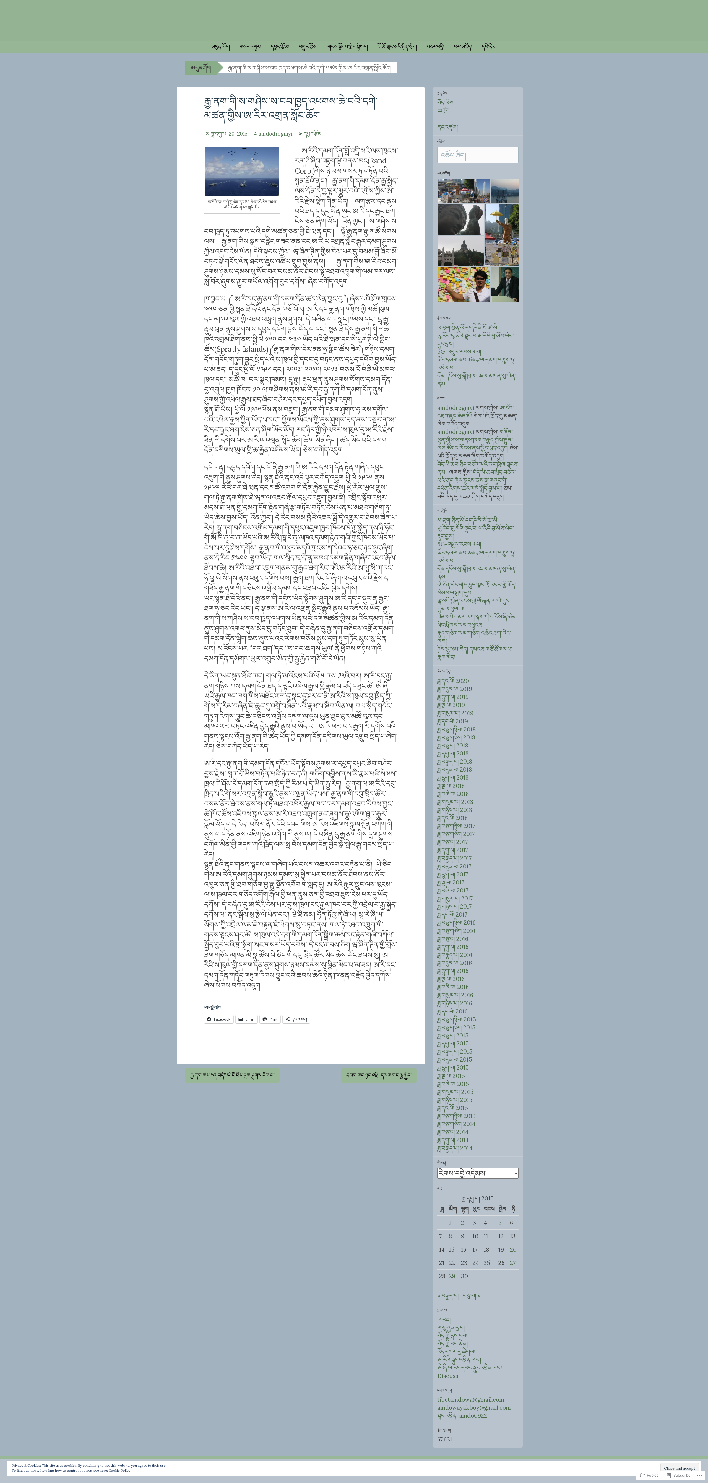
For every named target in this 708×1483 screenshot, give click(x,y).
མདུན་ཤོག (201, 67)
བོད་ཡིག (445, 102)
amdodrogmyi (276, 134)
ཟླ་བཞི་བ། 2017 (452, 890)
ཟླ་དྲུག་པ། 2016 (452, 971)
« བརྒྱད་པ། (448, 1295)
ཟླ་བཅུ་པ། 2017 (452, 842)
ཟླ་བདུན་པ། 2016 (454, 963)
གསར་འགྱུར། (250, 46)
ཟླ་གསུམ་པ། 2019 (455, 713)
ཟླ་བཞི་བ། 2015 (453, 1084)
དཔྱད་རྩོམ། (280, 46)
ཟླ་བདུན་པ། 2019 (454, 689)
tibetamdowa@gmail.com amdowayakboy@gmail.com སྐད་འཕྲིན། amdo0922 (474, 1407)
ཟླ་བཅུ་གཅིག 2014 (456, 1124)
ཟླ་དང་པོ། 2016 (452, 1011)
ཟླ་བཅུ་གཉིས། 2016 (456, 922)
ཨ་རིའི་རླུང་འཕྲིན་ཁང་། (459, 1359)
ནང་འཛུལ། (447, 127)
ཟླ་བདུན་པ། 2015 (454, 1059)
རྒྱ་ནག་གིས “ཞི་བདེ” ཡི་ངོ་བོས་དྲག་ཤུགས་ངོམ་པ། (232, 1075)
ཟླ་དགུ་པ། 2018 (452, 753)
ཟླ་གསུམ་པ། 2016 (455, 995)
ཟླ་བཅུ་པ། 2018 (452, 745)
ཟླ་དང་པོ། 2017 (452, 914)
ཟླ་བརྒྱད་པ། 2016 (454, 955)
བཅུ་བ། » (472, 1295)
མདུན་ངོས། (220, 46)
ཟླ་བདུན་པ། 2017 (454, 866)
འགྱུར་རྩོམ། (308, 46)
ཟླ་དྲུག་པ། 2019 (453, 697)
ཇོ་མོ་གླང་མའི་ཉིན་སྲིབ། (397, 46)
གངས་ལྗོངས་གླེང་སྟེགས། (347, 46)
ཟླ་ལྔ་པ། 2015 (451, 1076)
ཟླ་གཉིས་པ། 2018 (454, 810)
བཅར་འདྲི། (435, 46)
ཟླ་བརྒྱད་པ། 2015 (454, 1051)
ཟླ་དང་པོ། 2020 (453, 681)
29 (452, 1276)
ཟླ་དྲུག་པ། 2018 (452, 777)
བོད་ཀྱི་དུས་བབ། (452, 1335)
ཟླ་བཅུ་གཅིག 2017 (456, 834)
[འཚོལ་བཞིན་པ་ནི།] (478, 155)
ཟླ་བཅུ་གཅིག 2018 (456, 737)
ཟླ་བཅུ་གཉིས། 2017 (456, 826)
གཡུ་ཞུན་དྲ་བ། (451, 1327)
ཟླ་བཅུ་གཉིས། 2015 (456, 1019)
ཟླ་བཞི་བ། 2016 (453, 987)
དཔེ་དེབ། (489, 46)
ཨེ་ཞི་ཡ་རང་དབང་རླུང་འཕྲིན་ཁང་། (470, 1367)
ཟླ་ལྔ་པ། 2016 (451, 979)
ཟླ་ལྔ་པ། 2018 (451, 786)
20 (513, 1249)
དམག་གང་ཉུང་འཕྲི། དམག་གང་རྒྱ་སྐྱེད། (379, 1075)
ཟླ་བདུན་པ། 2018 (454, 769)
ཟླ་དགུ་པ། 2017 (452, 850)
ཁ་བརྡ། (444, 1319)
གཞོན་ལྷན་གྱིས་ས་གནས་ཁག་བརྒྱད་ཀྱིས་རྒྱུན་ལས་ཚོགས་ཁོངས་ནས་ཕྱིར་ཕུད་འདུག (475, 440)
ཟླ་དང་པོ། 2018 (452, 818)
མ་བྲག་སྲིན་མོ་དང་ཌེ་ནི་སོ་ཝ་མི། (468, 327)
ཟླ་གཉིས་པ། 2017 (454, 906)
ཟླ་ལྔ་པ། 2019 (451, 705)
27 (513, 1263)
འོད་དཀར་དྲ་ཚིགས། (456, 1351)
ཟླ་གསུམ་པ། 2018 (455, 802)
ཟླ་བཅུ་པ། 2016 (452, 939)
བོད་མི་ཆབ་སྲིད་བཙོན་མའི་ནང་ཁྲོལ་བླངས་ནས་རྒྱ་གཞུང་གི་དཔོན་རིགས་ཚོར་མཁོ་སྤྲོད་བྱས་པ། (476, 480)
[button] (455, 191)
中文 (443, 110)
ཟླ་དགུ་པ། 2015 (453, 1043)
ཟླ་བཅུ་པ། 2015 (452, 1035)
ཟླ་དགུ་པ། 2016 (452, 947)
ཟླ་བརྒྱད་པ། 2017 (454, 858)
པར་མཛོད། (463, 46)
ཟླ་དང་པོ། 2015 (452, 1108)
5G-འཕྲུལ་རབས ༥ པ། (459, 351)
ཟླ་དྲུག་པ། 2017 (452, 874)
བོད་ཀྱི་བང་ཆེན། (452, 1343)
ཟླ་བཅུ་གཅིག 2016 (456, 931)
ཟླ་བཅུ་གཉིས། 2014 (456, 1116)
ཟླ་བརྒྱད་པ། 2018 (454, 761)
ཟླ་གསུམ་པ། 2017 (455, 898)
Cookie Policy (119, 1470)
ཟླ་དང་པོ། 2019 (452, 721)
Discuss (447, 1376)
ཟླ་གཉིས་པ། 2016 (454, 1003)
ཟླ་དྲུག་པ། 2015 (453, 1067)
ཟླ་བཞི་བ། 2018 (453, 794)
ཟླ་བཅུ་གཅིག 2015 (456, 1027)
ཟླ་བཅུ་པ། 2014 (452, 1132)
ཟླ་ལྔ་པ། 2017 (450, 882)
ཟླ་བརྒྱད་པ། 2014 (454, 1148)
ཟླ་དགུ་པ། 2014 (453, 1140)
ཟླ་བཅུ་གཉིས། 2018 (456, 729)
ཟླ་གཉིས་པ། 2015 (454, 1100)
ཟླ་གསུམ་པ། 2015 (455, 1092)
